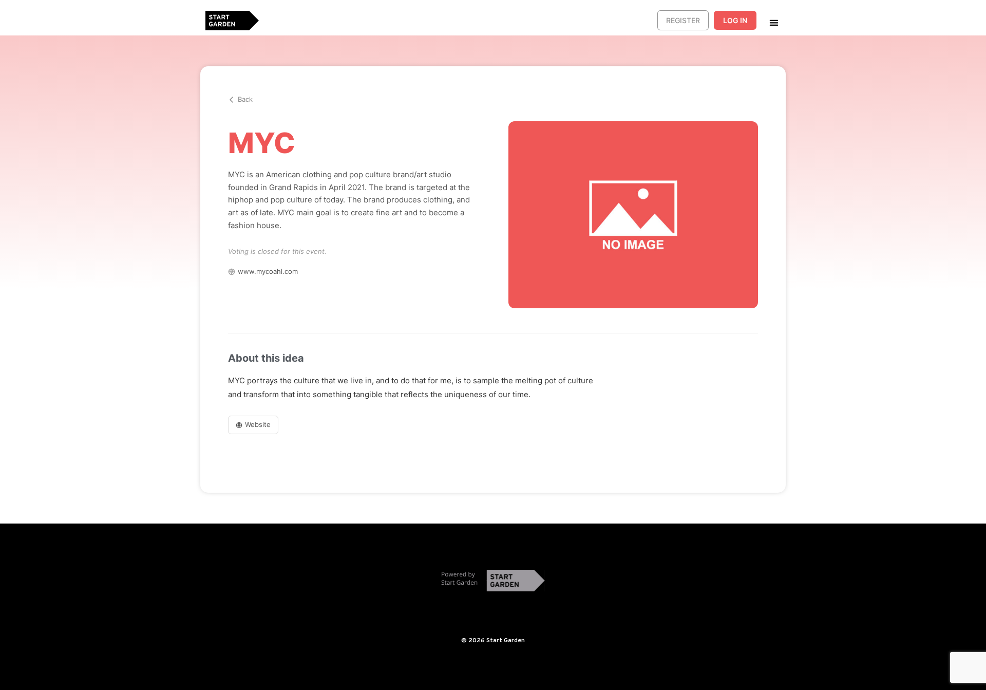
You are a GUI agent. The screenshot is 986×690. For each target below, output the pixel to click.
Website (258, 424)
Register (683, 20)
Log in (735, 20)
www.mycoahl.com (268, 271)
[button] (774, 22)
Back (245, 99)
